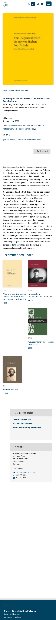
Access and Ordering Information (27, 427)
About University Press (22, 423)
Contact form (18, 468)
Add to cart (42, 151)
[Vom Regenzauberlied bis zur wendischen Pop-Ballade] (28, 49)
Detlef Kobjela (8, 90)
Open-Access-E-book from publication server (23, 139)
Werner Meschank (22, 90)
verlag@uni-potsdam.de (24, 472)
